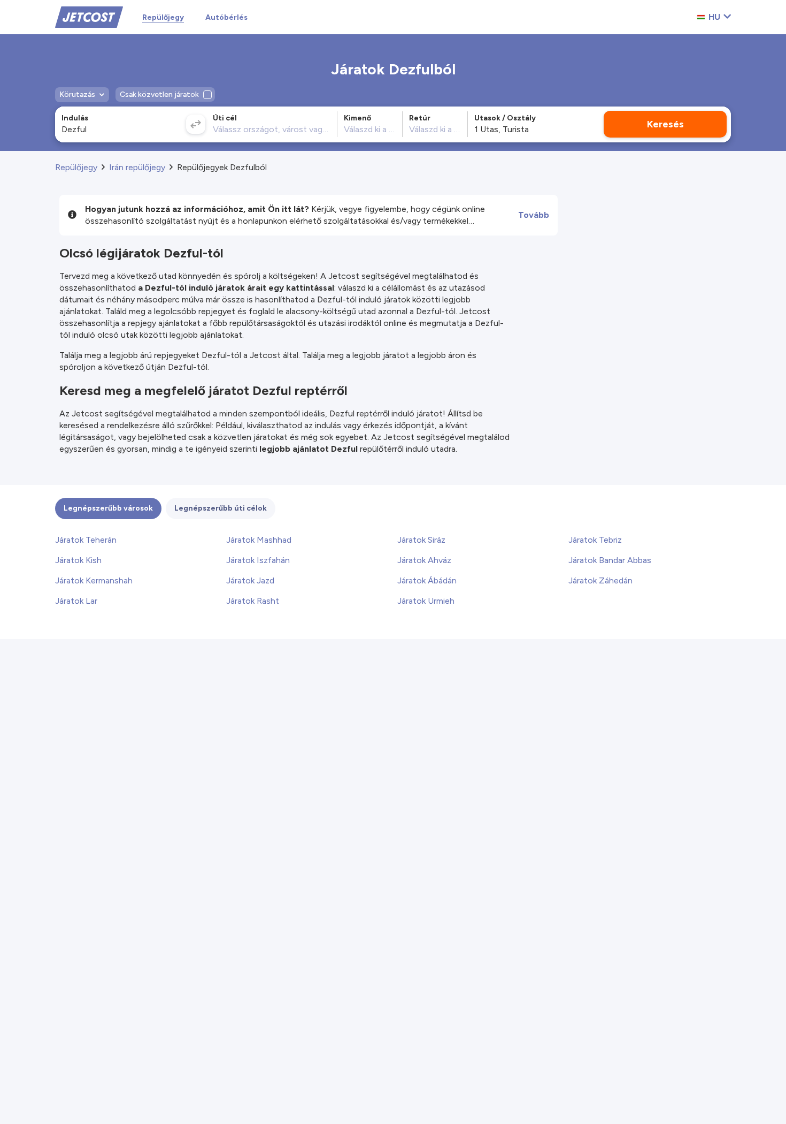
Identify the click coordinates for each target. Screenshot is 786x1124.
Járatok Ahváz (424, 560)
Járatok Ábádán (427, 580)
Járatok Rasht (252, 601)
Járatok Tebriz (595, 540)
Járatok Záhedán (600, 580)
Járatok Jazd (250, 580)
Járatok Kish (78, 560)
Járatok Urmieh (425, 601)
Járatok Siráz (421, 540)
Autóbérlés (226, 17)
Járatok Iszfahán (258, 560)
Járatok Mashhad (258, 540)
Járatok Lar (76, 601)
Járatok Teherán (86, 540)
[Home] (89, 16)
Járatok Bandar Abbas (609, 560)
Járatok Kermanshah (94, 580)
